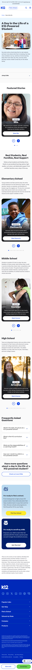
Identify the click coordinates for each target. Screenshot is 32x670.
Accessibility (15, 657)
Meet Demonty (16, 238)
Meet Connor (16, 318)
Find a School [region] (13, 8)
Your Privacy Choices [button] (19, 654)
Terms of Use (4, 654)
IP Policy (21, 657)
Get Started (16, 545)
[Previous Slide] (13, 141)
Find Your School (16, 513)
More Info (8, 667)
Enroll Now (23, 667)
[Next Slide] (18, 141)
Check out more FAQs (16, 474)
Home (3, 15)
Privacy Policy (11, 654)
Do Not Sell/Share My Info (7, 657)
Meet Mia (16, 133)
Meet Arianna (16, 396)
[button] (16, 75)
